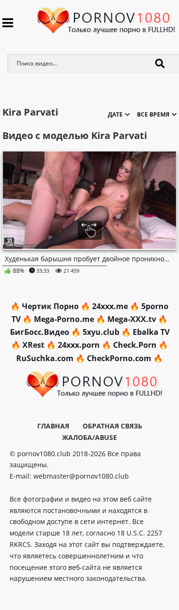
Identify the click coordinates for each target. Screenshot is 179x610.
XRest (33, 345)
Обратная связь (112, 425)
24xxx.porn (79, 345)
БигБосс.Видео (39, 332)
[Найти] (160, 63)
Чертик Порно (50, 306)
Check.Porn (135, 345)
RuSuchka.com (45, 358)
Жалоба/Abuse (89, 437)
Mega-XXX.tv (131, 319)
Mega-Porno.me (64, 319)
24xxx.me (110, 306)
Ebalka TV (151, 332)
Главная (53, 425)
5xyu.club (101, 332)
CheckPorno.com (119, 358)
